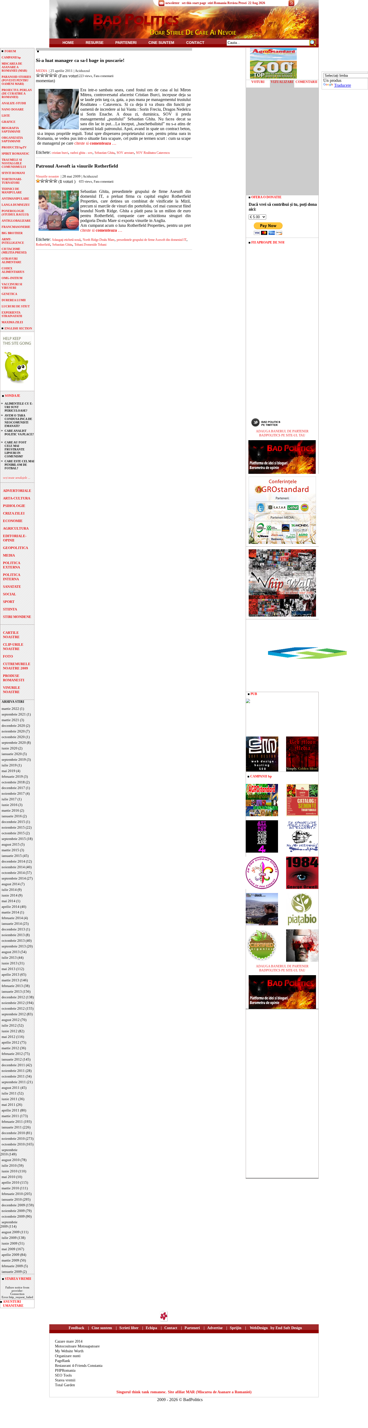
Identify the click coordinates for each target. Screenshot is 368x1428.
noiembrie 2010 (13, 1139)
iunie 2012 (10, 1031)
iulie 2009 (9, 1238)
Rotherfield (43, 244)
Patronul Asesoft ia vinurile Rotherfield (77, 166)
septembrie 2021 (14, 714)
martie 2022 (10, 709)
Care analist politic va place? (19, 432)
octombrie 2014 (13, 873)
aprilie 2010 (10, 1182)
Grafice (8, 121)
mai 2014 (8, 901)
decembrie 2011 (13, 1065)
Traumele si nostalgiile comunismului (14, 163)
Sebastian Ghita (104, 153)
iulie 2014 (9, 890)
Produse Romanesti (13, 678)
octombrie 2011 (13, 1076)
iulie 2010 (9, 1165)
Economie (13, 521)
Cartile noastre (11, 635)
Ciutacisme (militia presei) (14, 250)
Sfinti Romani (13, 173)
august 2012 (11, 1020)
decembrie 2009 (13, 1205)
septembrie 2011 (14, 1082)
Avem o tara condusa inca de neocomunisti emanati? (18, 421)
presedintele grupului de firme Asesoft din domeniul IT (151, 240)
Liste (6, 115)
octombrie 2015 (13, 833)
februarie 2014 (12, 918)
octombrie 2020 (13, 737)
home (68, 42)
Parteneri (192, 1328)
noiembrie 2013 (13, 935)
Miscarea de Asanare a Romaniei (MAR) (14, 67)
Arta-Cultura (16, 498)
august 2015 (11, 844)
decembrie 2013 (13, 929)
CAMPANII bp (11, 57)
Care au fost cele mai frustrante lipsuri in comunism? (15, 449)
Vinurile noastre (11, 690)
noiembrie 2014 (13, 867)
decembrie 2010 (13, 1133)
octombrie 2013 (13, 941)
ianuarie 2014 (12, 924)
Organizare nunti (68, 1356)
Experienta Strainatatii (12, 314)
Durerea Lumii (14, 300)
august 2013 (11, 952)
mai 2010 (8, 1177)
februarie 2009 (12, 1266)
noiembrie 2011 (13, 1071)
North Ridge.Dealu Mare (98, 240)
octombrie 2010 (13, 1144)
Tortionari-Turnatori (12, 181)
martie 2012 (10, 1048)
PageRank (62, 1361)
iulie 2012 (9, 1025)
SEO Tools (63, 1375)
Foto (8, 656)
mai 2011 (8, 1105)
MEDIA (9, 555)
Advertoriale (17, 491)
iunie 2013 (10, 963)
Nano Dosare (13, 109)
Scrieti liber (128, 1328)
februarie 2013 (12, 986)
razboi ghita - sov (81, 153)
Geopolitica (15, 548)
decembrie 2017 (13, 788)
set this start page (194, 3)
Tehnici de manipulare (12, 190)
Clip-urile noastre (13, 646)
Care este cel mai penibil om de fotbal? (19, 465)
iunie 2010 (10, 1171)
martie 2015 (10, 850)
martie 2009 (10, 1260)
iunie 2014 (10, 895)
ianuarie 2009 (12, 1272)
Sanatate (12, 587)
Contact (195, 42)
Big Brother (12, 233)
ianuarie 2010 (12, 1199)
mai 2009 (8, 1249)
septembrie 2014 (14, 878)
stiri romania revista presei (227, 3)
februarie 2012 (12, 1054)
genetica (9, 294)
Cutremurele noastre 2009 (16, 666)
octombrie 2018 (13, 782)
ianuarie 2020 (12, 754)
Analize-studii (14, 103)
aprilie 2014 (10, 907)
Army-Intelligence (13, 241)
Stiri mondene (17, 617)
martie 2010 (10, 1188)
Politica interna (11, 577)
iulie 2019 (9, 765)
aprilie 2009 (10, 1255)
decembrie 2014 (13, 861)
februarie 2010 (12, 1194)
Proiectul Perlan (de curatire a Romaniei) (17, 93)
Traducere (342, 85)
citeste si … (95, 143)
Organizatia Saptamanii (12, 139)
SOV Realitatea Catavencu (153, 153)
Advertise (215, 1328)
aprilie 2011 (10, 1110)
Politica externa (11, 565)
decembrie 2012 (13, 997)
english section (18, 328)
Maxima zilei (12, 322)
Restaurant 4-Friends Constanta (78, 1366)
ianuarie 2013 (12, 991)
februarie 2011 (12, 1122)
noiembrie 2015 (13, 827)
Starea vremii (65, 1380)
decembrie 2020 (13, 726)
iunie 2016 (10, 805)
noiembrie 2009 (13, 1211)
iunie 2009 (10, 1243)
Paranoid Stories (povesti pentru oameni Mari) (16, 80)
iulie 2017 (9, 799)
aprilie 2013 (10, 974)
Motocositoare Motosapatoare (77, 1346)
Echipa (151, 1328)
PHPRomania (65, 1370)
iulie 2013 (9, 958)
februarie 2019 (12, 776)
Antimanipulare (15, 198)
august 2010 (11, 1160)
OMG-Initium (12, 278)
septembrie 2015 (14, 839)
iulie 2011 (9, 1093)
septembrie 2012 (14, 1014)
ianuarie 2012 (12, 1059)
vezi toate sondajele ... (16, 477)
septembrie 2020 (14, 743)
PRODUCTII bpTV (14, 147)
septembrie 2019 (14, 760)
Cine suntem (161, 42)
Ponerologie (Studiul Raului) (15, 212)
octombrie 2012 (13, 1008)
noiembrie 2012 (13, 1003)
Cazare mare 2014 (68, 1341)
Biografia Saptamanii (11, 129)
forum (10, 51)
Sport (9, 602)
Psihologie (14, 506)
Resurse (94, 42)
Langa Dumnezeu (16, 204)
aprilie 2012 (10, 1042)
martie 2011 (10, 1116)
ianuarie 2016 (12, 816)
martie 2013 (10, 980)
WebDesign (259, 1328)
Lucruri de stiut (16, 306)
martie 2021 (10, 720)
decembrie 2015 (13, 822)
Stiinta (10, 609)
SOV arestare (125, 153)
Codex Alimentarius (13, 270)
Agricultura (16, 528)
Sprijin (235, 1328)
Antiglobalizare (16, 220)
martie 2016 (10, 810)
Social (9, 594)
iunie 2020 (10, 748)
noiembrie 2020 (13, 731)
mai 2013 (8, 969)
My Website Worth (69, 1351)
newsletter (172, 3)
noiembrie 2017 (13, 793)
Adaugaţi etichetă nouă (66, 240)
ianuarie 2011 (12, 1127)
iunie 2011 (10, 1099)
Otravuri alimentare (11, 260)
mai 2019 (8, 771)
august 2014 (11, 884)
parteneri (126, 42)
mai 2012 (8, 1037)
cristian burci (60, 153)
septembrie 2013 (14, 946)
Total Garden (65, 1385)
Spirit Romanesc (15, 153)
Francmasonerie (16, 226)
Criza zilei (14, 513)
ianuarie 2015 (12, 856)
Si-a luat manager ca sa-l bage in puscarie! (80, 60)
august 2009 (11, 1232)
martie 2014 (10, 912)
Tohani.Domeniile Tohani (90, 244)
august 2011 (11, 1088)
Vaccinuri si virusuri (12, 286)
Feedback (76, 1328)
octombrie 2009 (13, 1216)
